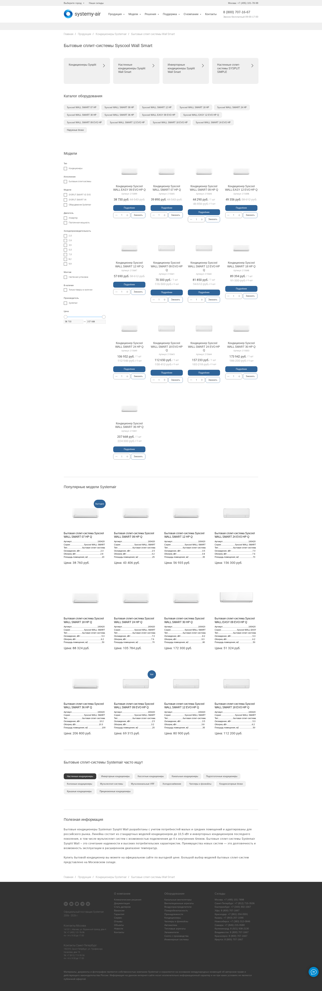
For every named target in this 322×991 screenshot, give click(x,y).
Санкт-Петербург (86, 945)
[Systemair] (66, 904)
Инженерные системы (176, 939)
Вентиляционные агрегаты (179, 903)
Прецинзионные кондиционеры (115, 791)
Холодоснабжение (172, 784)
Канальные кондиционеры (185, 776)
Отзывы (118, 921)
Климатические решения (127, 899)
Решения (151, 14)
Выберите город (73, 3)
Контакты (211, 14)
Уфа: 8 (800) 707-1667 (227, 910)
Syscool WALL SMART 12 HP (157, 107)
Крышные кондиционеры (79, 791)
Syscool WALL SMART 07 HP (81, 107)
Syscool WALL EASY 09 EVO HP (158, 115)
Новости (118, 928)
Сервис (118, 917)
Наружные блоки (75, 130)
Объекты (119, 925)
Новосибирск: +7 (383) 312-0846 (232, 921)
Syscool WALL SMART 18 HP (194, 107)
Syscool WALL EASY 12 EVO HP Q (201, 115)
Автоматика (170, 925)
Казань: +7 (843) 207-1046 (229, 917)
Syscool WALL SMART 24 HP (232, 107)
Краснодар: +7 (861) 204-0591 (231, 914)
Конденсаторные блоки (231, 784)
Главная (68, 34)
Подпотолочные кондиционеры (221, 776)
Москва (81, 925)
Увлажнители (171, 932)
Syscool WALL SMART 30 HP (81, 115)
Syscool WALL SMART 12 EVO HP (127, 122)
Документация (122, 903)
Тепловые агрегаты (175, 928)
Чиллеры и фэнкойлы (200, 784)
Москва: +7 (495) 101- (227, 899)
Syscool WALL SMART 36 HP (119, 115)
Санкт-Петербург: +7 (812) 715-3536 (235, 903)
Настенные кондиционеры (80, 776)
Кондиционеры (172, 917)
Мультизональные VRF (142, 784)
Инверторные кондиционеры (115, 776)
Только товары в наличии (80, 290)
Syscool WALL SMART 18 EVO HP (170, 122)
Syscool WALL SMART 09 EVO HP (84, 122)
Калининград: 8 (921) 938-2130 (232, 928)
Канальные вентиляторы (178, 899)
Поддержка (170, 14)
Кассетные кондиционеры (151, 776)
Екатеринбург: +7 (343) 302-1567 (233, 906)
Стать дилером (122, 906)
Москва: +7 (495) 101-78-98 (243, 3)
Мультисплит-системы (111, 784)
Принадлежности (173, 914)
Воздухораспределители (178, 906)
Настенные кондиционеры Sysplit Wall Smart (131, 68)
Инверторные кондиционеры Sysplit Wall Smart (181, 68)
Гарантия (119, 914)
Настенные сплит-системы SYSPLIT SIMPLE (228, 68)
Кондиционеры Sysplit (82, 64)
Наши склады (96, 3)
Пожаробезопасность (176, 910)
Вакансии (119, 910)
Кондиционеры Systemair (111, 34)
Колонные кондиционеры (79, 784)
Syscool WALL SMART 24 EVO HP (213, 122)
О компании (191, 14)
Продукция (115, 14)
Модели (133, 14)
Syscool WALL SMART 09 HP (119, 107)
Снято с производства (176, 936)
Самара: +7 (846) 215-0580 (230, 925)
